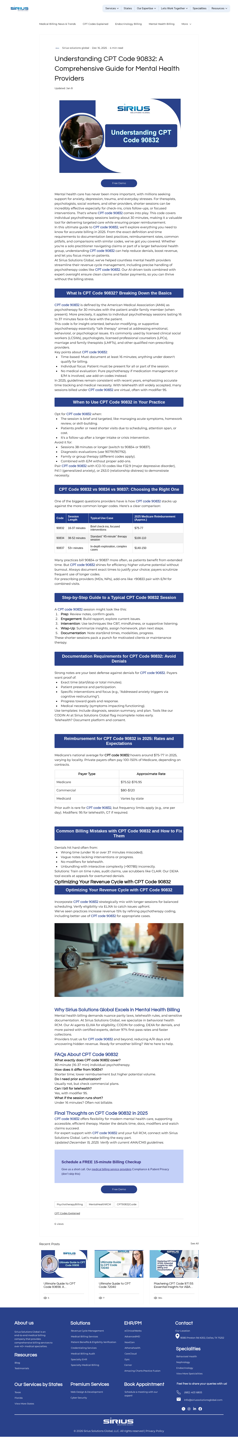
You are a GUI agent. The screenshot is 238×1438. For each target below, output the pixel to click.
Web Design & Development (87, 1391)
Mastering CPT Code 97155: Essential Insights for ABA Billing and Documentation (174, 1285)
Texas (18, 1392)
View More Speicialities (189, 1373)
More (185, 24)
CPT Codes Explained (95, 24)
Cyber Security (79, 1397)
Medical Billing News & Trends (57, 24)
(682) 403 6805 (193, 1392)
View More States (24, 1403)
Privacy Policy (155, 1431)
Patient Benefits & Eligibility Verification (93, 1342)
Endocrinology (184, 1368)
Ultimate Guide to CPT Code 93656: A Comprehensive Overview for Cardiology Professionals (64, 1285)
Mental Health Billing (162, 24)
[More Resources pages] (226, 8)
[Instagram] (189, 1409)
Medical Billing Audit (83, 1353)
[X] (183, 1409)
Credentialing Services (84, 1347)
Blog (17, 1362)
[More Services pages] (118, 8)
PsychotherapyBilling (70, 1204)
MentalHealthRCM (100, 1204)
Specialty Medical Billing (85, 1365)
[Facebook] (200, 1409)
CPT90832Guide (126, 1204)
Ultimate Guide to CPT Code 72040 (115, 1285)
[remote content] (119, 293)
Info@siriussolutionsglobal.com (203, 1400)
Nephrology (183, 1362)
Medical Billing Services (84, 1336)
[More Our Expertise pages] (155, 8)
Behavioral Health (186, 1356)
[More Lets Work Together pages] (187, 8)
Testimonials (22, 1368)
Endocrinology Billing (128, 24)
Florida (19, 1397)
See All (195, 1243)
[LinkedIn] (194, 1409)
